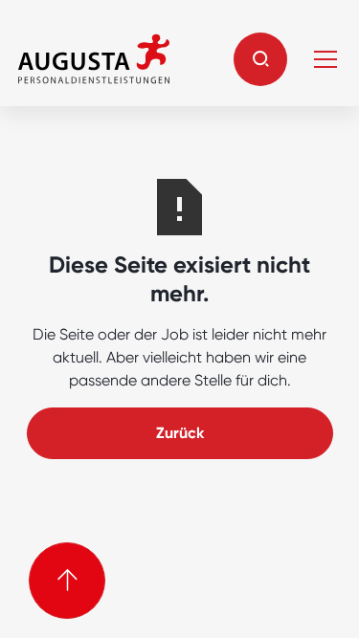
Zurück (180, 433)
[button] (260, 59)
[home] (93, 59)
